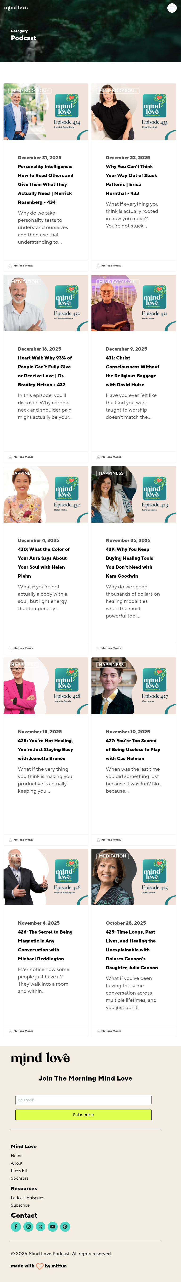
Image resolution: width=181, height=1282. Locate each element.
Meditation (24, 282)
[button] (172, 8)
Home (17, 1155)
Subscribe (20, 1205)
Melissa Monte (23, 265)
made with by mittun (39, 1266)
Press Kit (19, 1171)
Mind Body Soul (30, 90)
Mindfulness (27, 856)
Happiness (23, 473)
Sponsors (19, 1178)
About (16, 1163)
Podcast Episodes (27, 1198)
